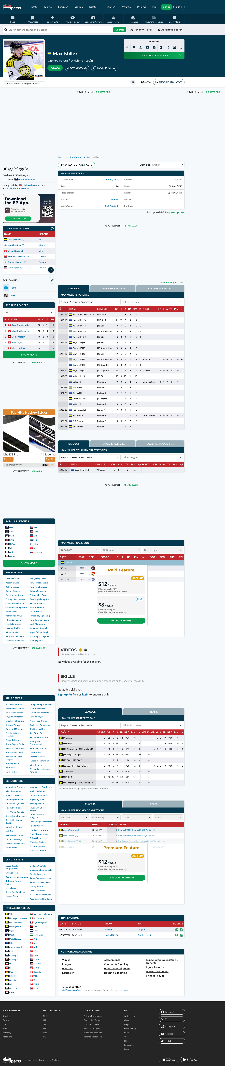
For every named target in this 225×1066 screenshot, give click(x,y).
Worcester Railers (38, 850)
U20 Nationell (15, 922)
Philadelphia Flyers (38, 595)
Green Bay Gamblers (15, 892)
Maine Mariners (12, 847)
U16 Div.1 (101, 314)
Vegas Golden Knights (40, 632)
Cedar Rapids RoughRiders (11, 867)
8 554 (148, 82)
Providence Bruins (38, 720)
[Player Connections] (140, 47)
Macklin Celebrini (20, 330)
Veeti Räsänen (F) (16, 245)
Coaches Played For (160, 288)
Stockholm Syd (82, 469)
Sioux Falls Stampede (40, 882)
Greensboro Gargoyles (16, 816)
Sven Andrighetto (20, 324)
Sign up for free (68, 694)
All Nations (7, 1036)
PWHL (36, 988)
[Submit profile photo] (174, 47)
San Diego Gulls (37, 733)
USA (4, 1024)
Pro (154, 6)
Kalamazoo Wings (13, 839)
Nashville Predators (14, 640)
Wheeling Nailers (38, 842)
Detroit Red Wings (14, 615)
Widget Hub (129, 1016)
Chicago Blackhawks (15, 599)
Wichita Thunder (37, 846)
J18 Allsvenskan (104, 331)
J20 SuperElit (103, 365)
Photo (126, 1032)
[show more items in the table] (51, 270)
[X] (10, 169)
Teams (48, 6)
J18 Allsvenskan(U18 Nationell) (78, 749)
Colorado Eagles (12, 740)
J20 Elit (100, 337)
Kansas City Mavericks (16, 843)
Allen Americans (13, 791)
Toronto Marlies (37, 756)
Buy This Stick (27, 459)
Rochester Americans (40, 725)
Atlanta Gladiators (14, 795)
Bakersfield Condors (14, 708)
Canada (6, 1020)
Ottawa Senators (38, 591)
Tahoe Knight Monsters (41, 821)
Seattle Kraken (37, 607)
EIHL (35, 926)
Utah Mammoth (37, 624)
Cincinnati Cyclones (14, 803)
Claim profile (106, 67)
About (126, 1020)
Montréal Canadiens (15, 636)
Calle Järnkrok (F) (16, 239)
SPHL (11, 539)
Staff (153, 804)
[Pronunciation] (127, 47)
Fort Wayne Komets (14, 811)
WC (10, 984)
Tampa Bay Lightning (40, 615)
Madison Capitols (38, 865)
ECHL (11, 535)
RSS (126, 1040)
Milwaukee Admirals (39, 712)
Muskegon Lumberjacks (41, 870)
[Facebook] (5, 169)
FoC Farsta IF (111, 206)
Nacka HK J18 (79, 325)
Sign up (166, 7)
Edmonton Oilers (13, 619)
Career (127, 1049)
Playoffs (146, 359)
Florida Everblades (13, 807)
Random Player (143, 29)
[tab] (74, 288)
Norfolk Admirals (37, 791)
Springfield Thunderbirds (36, 743)
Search (119, 29)
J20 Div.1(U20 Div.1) (72, 760)
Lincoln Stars (11, 896)
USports (37, 971)
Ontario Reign (36, 716)
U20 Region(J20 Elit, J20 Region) (78, 782)
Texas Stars (35, 752)
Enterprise (129, 1045)
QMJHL (12, 556)
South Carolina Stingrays (37, 816)
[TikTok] (27, 169)
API (125, 1036)
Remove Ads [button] (213, 92)
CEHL (36, 930)
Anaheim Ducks (12, 578)
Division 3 (77, 60)
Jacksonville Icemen (14, 835)
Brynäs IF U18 (144, 935)
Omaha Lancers (37, 874)
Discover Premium (121, 877)
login (85, 694)
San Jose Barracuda (39, 737)
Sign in (179, 7)
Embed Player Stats (172, 282)
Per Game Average (113, 288)
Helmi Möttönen (26, 179)
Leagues (63, 6)
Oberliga (13, 980)
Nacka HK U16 (79, 320)
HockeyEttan (15, 926)
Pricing (141, 6)
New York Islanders (39, 582)
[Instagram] (16, 169)
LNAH (36, 967)
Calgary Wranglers (14, 716)
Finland (6, 1028)
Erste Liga (38, 934)
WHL (11, 548)
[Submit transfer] (181, 47)
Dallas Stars (11, 611)
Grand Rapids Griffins (15, 744)
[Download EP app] (29, 208)
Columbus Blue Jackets (16, 607)
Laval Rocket (11, 771)
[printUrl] (133, 82)
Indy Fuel (9, 831)
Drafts (92, 6)
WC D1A (13, 988)
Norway (42, 262)
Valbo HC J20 (79, 376)
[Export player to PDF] (161, 47)
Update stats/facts (78, 164)
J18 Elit (100, 325)
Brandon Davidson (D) (18, 256)
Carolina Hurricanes (14, 595)
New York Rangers (38, 586)
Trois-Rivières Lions (39, 834)
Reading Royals (37, 803)
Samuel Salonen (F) (17, 262)
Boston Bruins (12, 582)
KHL (35, 535)
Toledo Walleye (37, 825)
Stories (111, 6)
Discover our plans (154, 55)
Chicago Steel (11, 872)
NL (34, 548)
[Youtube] (21, 169)
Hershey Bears (12, 763)
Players (90, 804)
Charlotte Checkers (14, 720)
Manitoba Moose (37, 708)
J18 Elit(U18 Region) (72, 754)
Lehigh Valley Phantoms (41, 704)
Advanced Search (172, 29)
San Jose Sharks (37, 603)
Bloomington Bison (14, 799)
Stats (34, 6)
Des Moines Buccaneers (16, 876)
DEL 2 (12, 976)
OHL (11, 552)
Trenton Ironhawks (39, 829)
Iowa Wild (9, 767)
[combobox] (65, 29)
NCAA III (37, 963)
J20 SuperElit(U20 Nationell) (76, 765)
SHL (41, 239)
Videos (79, 6)
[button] (174, 19)
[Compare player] (167, 47)
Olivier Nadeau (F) (16, 250)
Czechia (42, 256)
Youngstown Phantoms (41, 898)
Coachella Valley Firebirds (13, 734)
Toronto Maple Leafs (39, 619)
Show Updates (77, 67)
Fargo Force (10, 888)
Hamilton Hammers (14, 748)
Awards (126, 6)
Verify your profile (71, 990)
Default (73, 288)
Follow (55, 67)
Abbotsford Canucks (15, 704)
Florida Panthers (13, 624)
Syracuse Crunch (38, 748)
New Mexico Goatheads (41, 787)
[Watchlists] (134, 47)
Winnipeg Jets (36, 640)
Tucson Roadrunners (40, 760)
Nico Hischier (18, 348)
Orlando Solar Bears (39, 795)
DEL (11, 971)
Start (61, 157)
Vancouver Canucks (39, 628)
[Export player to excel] (154, 47)
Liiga (35, 544)
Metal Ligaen (15, 938)
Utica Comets (36, 764)
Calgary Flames (12, 591)
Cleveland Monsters (14, 729)
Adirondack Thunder (15, 787)
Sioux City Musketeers (40, 878)
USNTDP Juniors (37, 890)
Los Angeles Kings (14, 628)
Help (126, 1024)
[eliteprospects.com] (12, 7)
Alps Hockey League (42, 914)
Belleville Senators (14, 712)
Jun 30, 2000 (112, 179)
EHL (11, 943)
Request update (174, 212)
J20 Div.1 (101, 409)
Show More (29, 354)
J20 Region (102, 398)
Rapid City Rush (37, 799)
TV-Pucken (100, 469)
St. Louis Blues (36, 611)
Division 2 (101, 381)
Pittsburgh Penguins (39, 599)
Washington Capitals (39, 636)
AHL (11, 531)
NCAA (12, 544)
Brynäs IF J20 (79, 365)
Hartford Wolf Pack (14, 752)
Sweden (114, 199)
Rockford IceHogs (38, 729)
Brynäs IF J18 (79, 342)
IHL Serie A (38, 918)
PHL (35, 938)
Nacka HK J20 (79, 337)
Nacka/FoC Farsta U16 (83, 314)
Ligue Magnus (40, 922)
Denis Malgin (18, 336)
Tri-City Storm (36, 886)
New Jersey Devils (38, 578)
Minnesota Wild (12, 632)
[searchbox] (65, 29)
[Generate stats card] (147, 47)
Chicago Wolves (12, 725)
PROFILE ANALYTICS (170, 82)
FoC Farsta (60, 60)
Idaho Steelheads (13, 827)
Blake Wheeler (30, 185)
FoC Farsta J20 (79, 409)
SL (10, 967)
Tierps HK (77, 387)
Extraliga (37, 552)
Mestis (42, 245)
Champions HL (16, 947)
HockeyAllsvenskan (18, 918)
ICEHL (12, 992)
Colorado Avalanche (14, 603)
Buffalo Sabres (12, 586)
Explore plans (121, 620)
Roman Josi (17, 342)
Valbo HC (77, 381)
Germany (7, 1032)
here (126, 990)
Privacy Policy (130, 1028)
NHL (11, 527)
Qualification (149, 381)
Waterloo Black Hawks (40, 894)
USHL (36, 527)
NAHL (36, 531)
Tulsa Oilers (35, 838)
